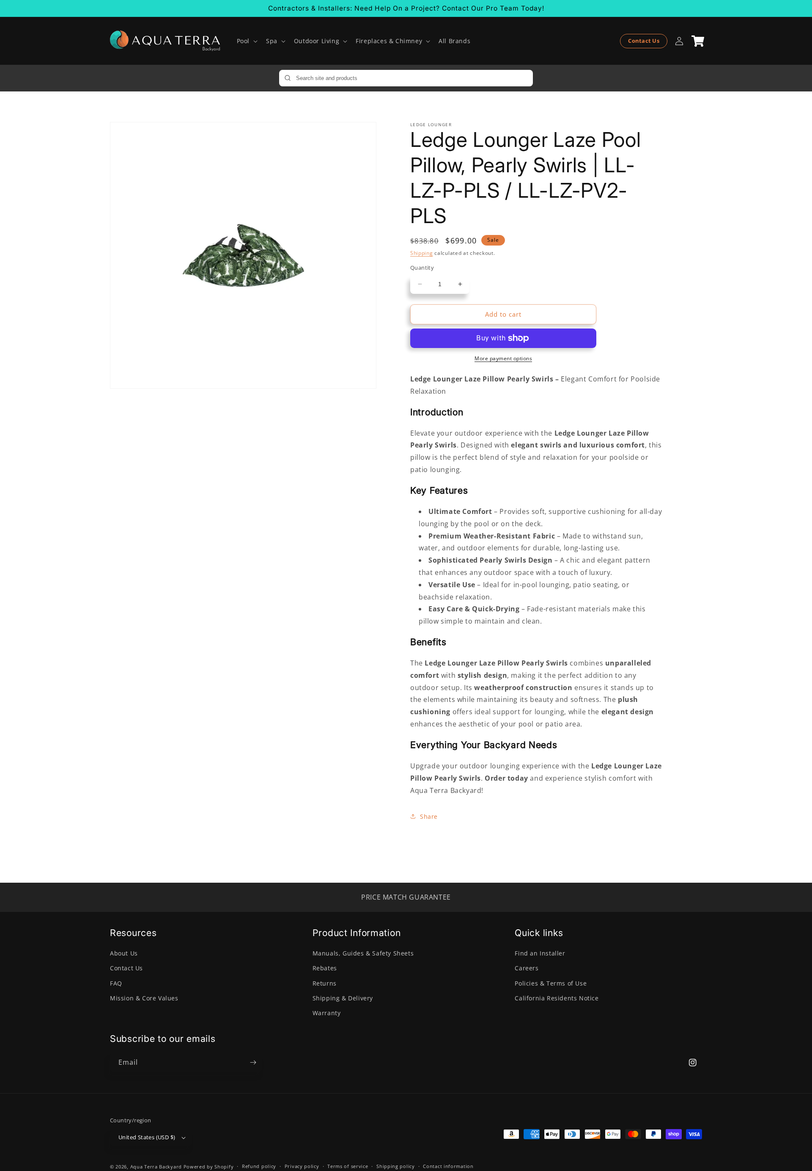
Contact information (448, 1166)
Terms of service (347, 1166)
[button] (246, 41)
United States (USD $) (146, 1137)
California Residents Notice (556, 998)
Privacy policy (302, 1166)
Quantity (422, 267)
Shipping (421, 253)
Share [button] (429, 816)
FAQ (116, 983)
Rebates (325, 968)
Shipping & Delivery (343, 998)
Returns (325, 983)
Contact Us (643, 40)
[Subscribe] (253, 1062)
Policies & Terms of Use (551, 983)
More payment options (503, 358)
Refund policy (259, 1166)
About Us (124, 953)
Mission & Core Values (144, 998)
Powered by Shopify (209, 1166)
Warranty (327, 1013)
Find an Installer (540, 953)
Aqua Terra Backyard (156, 1166)
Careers (526, 968)
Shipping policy (395, 1166)
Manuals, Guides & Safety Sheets (363, 953)
